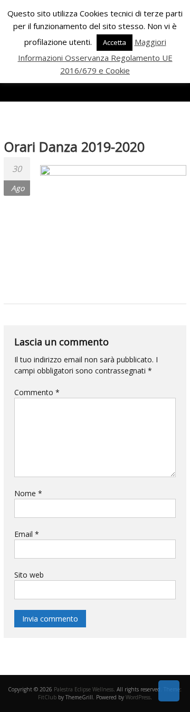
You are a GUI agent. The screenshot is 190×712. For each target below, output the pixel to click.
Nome (28, 493)
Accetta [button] (114, 42)
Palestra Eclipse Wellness (83, 689)
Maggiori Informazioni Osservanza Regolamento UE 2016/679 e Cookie (95, 56)
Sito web (29, 575)
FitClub (47, 697)
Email (26, 534)
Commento (37, 392)
